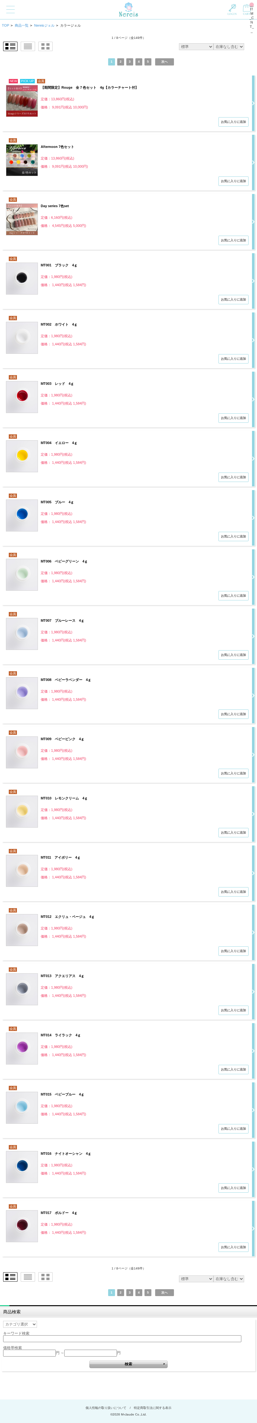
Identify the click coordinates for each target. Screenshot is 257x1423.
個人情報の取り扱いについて (106, 1408)
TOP (5, 25)
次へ (164, 61)
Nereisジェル (44, 25)
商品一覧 (22, 25)
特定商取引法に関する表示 (152, 1408)
